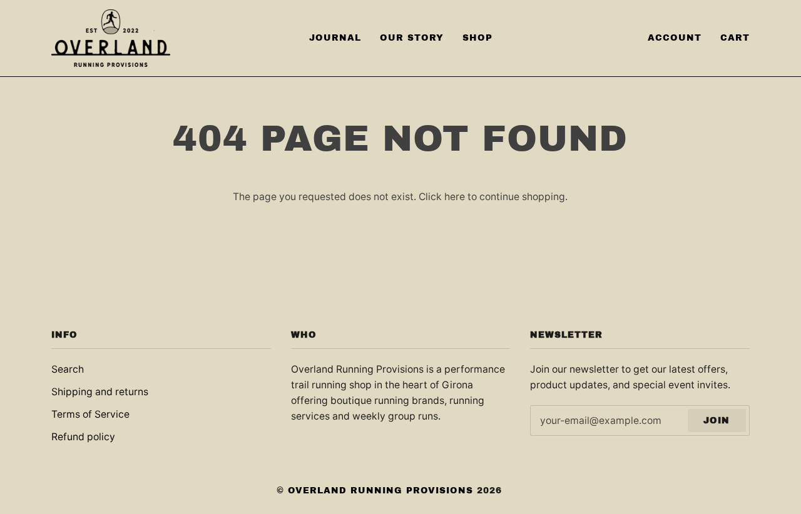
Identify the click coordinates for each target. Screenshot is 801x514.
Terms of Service (90, 414)
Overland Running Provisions (380, 490)
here (454, 197)
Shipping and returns (99, 392)
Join (716, 420)
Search (67, 369)
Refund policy (83, 437)
